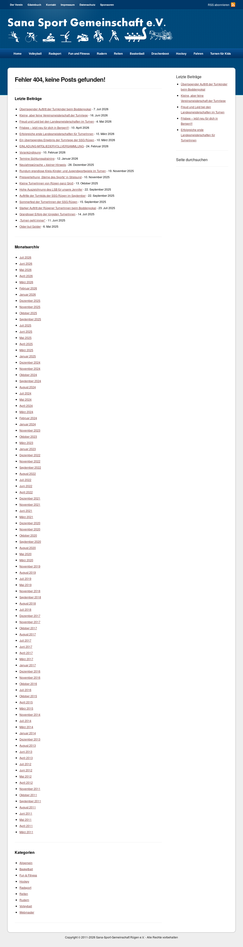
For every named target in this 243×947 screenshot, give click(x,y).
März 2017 (26, 659)
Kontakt (51, 4)
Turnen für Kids (220, 53)
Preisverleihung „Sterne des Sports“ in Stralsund (50, 177)
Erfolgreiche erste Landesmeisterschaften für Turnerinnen (56, 134)
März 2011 (26, 832)
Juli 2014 (25, 721)
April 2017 (26, 653)
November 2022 (29, 461)
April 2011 (26, 826)
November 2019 (29, 566)
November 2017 (29, 622)
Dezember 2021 (29, 498)
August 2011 (27, 807)
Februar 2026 (28, 288)
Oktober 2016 (28, 684)
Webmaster (26, 912)
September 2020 (30, 541)
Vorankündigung (30, 152)
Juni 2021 (25, 511)
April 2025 (26, 344)
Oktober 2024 (28, 375)
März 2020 (26, 560)
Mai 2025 (25, 338)
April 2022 (26, 492)
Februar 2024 (28, 418)
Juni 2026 (25, 263)
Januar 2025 (27, 356)
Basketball (137, 53)
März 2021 (26, 517)
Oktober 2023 (28, 436)
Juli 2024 (25, 393)
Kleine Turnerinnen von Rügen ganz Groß (46, 183)
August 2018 (27, 603)
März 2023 (26, 443)
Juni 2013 (25, 752)
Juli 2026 (25, 257)
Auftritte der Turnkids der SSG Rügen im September (52, 195)
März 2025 (26, 350)
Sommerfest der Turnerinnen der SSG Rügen (48, 202)
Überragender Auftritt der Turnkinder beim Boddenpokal (55, 109)
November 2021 (29, 504)
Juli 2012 (25, 764)
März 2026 (26, 282)
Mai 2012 (25, 776)
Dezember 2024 (29, 362)
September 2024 (30, 381)
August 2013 (27, 745)
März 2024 (26, 412)
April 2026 (26, 276)
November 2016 (29, 677)
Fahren (198, 53)
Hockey (181, 53)
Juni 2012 (25, 770)
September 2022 (30, 467)
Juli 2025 (25, 325)
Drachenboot (160, 53)
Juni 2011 (25, 813)
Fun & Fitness (28, 875)
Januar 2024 (27, 424)
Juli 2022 (25, 480)
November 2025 (29, 307)
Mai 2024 (25, 399)
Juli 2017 (25, 640)
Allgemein (26, 863)
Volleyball (35, 53)
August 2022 (27, 473)
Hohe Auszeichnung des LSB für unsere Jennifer (50, 189)
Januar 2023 (27, 449)
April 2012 (26, 782)
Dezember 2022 (29, 455)
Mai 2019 (25, 585)
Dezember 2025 (29, 300)
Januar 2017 (27, 665)
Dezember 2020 (29, 523)
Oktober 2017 (28, 628)
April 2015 (26, 702)
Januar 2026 (27, 294)
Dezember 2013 (29, 739)
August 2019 (27, 572)
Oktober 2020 (28, 535)
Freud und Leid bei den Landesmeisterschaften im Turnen (56, 121)
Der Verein (16, 4)
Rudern (102, 53)
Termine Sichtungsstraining (37, 158)
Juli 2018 (25, 609)
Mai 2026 (25, 270)
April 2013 (26, 758)
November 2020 (29, 529)
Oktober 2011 (28, 795)
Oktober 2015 (28, 696)
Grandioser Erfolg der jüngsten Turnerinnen (47, 214)
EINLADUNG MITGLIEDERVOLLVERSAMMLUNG (51, 146)
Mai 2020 (25, 554)
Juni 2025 (25, 331)
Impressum (68, 4)
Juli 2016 (25, 690)
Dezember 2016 (29, 671)
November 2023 (29, 430)
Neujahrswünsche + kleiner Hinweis (42, 165)
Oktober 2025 (28, 313)
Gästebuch (34, 4)
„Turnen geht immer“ (32, 220)
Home (18, 53)
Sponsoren (107, 4)
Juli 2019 (25, 579)
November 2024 (29, 368)
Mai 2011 (25, 819)
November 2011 (29, 789)
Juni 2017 (25, 646)
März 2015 (26, 708)
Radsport (25, 887)
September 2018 (30, 597)
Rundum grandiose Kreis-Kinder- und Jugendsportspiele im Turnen (62, 171)
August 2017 (27, 634)
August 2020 (27, 548)
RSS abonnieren (218, 5)
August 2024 (27, 387)
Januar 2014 (27, 733)
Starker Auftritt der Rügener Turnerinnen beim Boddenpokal (57, 208)
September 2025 (30, 319)
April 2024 (26, 406)
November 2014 (29, 714)
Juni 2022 (25, 486)
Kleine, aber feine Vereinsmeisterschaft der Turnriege (53, 115)
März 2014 (26, 727)
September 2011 (30, 801)
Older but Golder (30, 226)
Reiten (118, 53)
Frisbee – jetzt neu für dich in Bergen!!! (44, 127)
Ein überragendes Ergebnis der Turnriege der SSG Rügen (56, 140)
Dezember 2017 (29, 616)
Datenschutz (87, 4)
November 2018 (29, 591)
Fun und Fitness (79, 53)
